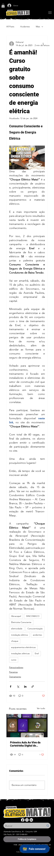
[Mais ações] (43, 44)
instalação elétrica (19, 634)
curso (13, 659)
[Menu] (50, 13)
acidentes (37, 634)
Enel (37, 653)
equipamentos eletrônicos (23, 647)
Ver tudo (41, 708)
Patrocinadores (16, 667)
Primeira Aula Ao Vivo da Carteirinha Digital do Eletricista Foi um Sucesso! (26, 744)
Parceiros (13, 672)
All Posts (10, 26)
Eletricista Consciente (21, 622)
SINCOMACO (32, 616)
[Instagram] (27, 820)
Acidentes (25, 26)
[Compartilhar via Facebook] (10, 686)
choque (14, 641)
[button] (3, 5)
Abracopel (16, 616)
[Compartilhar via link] (32, 686)
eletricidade (16, 628)
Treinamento (15, 676)
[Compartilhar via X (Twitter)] (17, 686)
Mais (38, 26)
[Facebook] (22, 820)
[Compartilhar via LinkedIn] (25, 686)
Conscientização (35, 628)
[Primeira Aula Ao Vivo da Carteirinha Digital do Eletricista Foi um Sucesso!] (27, 725)
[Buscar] (48, 825)
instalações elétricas (20, 653)
